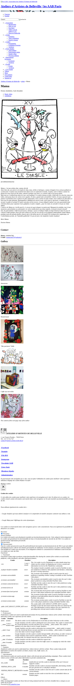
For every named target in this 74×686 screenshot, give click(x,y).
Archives (11, 47)
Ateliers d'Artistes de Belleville (10, 81)
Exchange (11, 61)
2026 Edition (12, 50)
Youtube (4, 452)
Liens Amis (5, 467)
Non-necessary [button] (5, 542)
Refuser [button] (22, 480)
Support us (8, 78)
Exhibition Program (14, 45)
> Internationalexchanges (9, 58)
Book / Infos (8, 94)
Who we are (12, 26)
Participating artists (14, 52)
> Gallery (7, 42)
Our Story (11, 28)
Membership (12, 24)
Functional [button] (4, 553)
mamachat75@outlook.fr (14, 237)
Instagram (5, 459)
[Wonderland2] (12, 313)
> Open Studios (9, 49)
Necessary (6, 533)
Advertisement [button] (5, 652)
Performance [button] (5, 611)
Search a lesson (13, 40)
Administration (7, 475)
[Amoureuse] (12, 280)
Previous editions (13, 55)
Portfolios (11, 36)
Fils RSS (4, 455)
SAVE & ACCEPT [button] (6, 682)
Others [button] (3, 677)
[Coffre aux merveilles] (12, 388)
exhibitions (8, 96)
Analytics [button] (3, 645)
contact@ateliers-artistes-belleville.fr (12, 440)
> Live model (9, 69)
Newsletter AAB (7, 463)
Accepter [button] (28, 480)
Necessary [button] (4, 532)
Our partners (8, 75)
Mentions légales (7, 471)
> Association (9, 23)
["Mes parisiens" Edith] (12, 343)
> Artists (7, 35)
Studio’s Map (12, 54)
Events (10, 66)
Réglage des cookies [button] (13, 480)
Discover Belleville (14, 33)
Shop (6, 73)
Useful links (8, 76)
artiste (23, 81)
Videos (7, 71)
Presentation (12, 43)
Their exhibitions (13, 38)
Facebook (5, 448)
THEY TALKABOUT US (12, 30)
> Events (7, 64)
